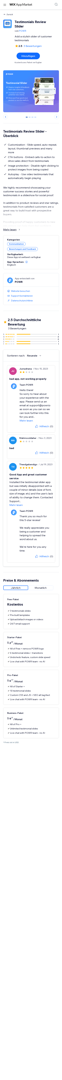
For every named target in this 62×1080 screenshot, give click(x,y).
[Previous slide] (5, 116)
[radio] (15, 588)
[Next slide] (56, 116)
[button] (26, 262)
